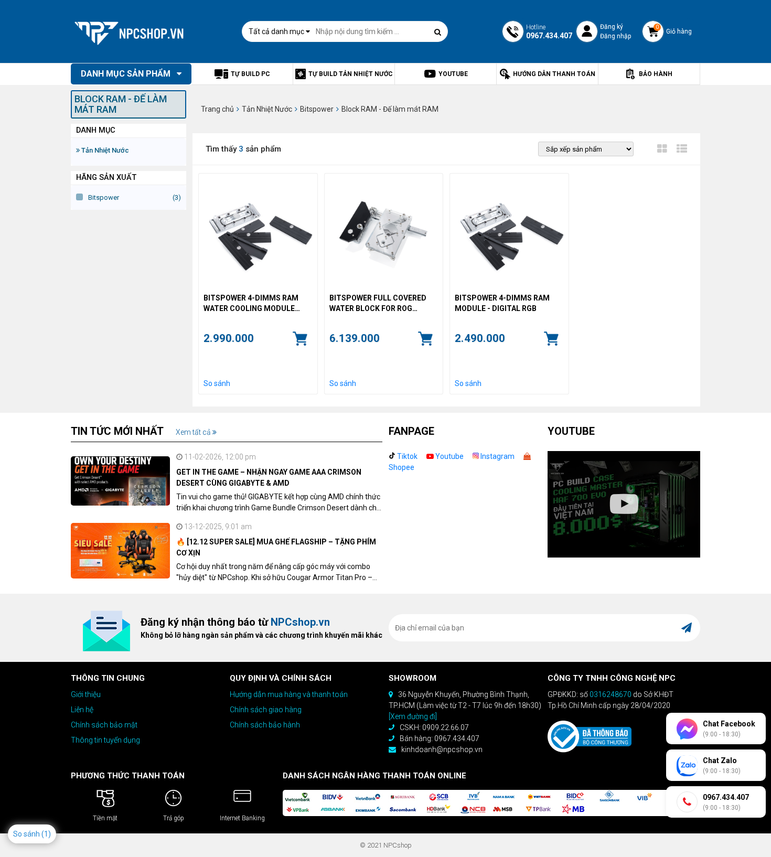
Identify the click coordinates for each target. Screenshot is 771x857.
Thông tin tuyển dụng (105, 740)
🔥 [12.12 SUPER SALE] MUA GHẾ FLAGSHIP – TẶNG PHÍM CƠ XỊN (276, 547)
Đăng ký (611, 26)
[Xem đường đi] (413, 716)
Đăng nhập (615, 36)
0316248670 (610, 694)
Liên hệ (82, 709)
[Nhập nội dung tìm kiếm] (437, 32)
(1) (46, 834)
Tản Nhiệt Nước (104, 150)
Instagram (497, 456)
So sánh (217, 383)
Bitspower (103, 197)
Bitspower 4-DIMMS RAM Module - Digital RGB (502, 303)
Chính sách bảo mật (104, 725)
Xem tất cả (194, 432)
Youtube (449, 456)
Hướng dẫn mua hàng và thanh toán (289, 694)
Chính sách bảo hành (265, 725)
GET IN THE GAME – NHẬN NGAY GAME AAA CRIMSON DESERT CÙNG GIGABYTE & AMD (268, 477)
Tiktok (406, 456)
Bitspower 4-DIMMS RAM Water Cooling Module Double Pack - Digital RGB (254, 304)
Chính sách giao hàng (266, 709)
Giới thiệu (86, 694)
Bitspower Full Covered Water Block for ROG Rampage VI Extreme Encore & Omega (377, 304)
